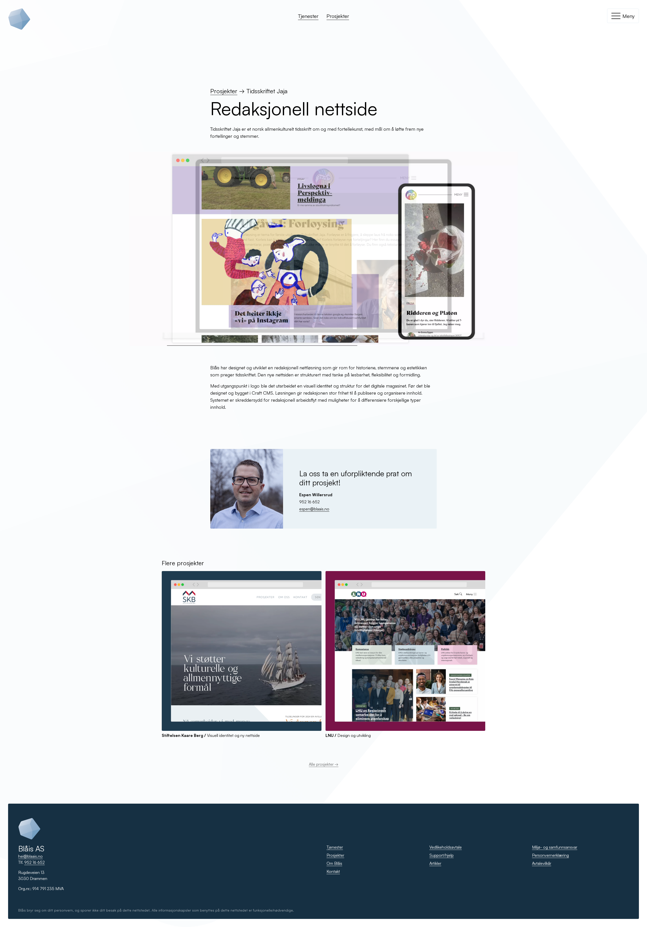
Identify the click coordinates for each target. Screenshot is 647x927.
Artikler (435, 863)
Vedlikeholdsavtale (445, 847)
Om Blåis (334, 863)
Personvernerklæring (550, 855)
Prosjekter (338, 16)
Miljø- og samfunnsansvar (554, 847)
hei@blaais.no (30, 856)
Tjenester (308, 16)
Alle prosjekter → (323, 764)
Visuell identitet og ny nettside (211, 735)
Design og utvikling (348, 735)
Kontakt (333, 871)
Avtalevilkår (541, 863)
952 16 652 (34, 862)
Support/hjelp (441, 855)
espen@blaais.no (314, 508)
